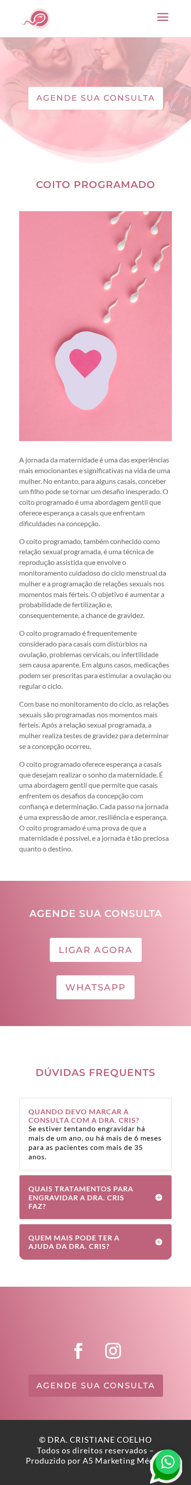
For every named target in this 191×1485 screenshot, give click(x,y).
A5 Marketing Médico (124, 1460)
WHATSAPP (95, 987)
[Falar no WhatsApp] (167, 1461)
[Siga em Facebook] (78, 1350)
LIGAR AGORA (96, 950)
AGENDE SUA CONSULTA (95, 98)
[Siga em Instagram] (112, 1350)
